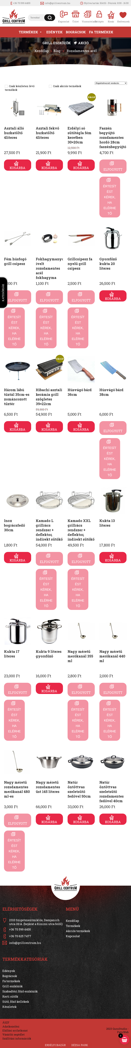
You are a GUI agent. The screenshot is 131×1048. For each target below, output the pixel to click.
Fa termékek (101, 32)
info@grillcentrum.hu (57, 3)
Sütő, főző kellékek (15, 1001)
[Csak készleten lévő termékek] (6, 86)
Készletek (9, 1007)
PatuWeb (123, 1032)
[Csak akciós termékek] (50, 86)
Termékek (28, 32)
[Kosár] (111, 16)
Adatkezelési (10, 1026)
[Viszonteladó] (87, 16)
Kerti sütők (10, 996)
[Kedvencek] (122, 16)
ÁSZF (5, 1022)
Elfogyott (113, 169)
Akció (83, 43)
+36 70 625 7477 (20, 936)
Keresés (49, 17)
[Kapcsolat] (63, 16)
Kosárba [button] (17, 168)
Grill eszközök (56, 43)
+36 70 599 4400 (21, 3)
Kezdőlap (42, 51)
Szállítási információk (16, 1038)
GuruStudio (120, 1028)
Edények (54, 32)
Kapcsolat (73, 936)
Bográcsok (76, 32)
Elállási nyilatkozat (15, 1030)
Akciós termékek (78, 931)
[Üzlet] (75, 16)
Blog (57, 51)
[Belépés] (99, 16)
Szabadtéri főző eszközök (20, 991)
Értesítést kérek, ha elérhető (109, 199)
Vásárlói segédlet (13, 1034)
